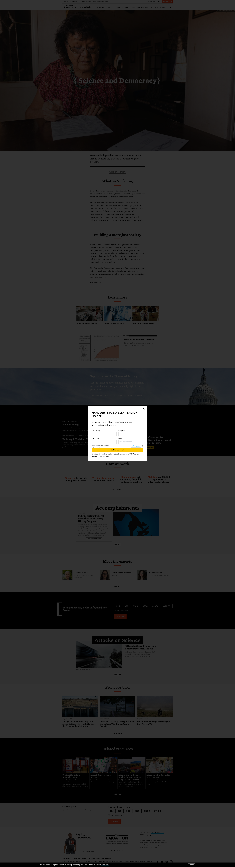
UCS (131, 454)
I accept (191, 864)
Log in (93, 447)
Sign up (98, 447)
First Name (96, 431)
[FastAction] (136, 446)
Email (120, 438)
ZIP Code (95, 438)
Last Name (122, 431)
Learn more (105, 865)
